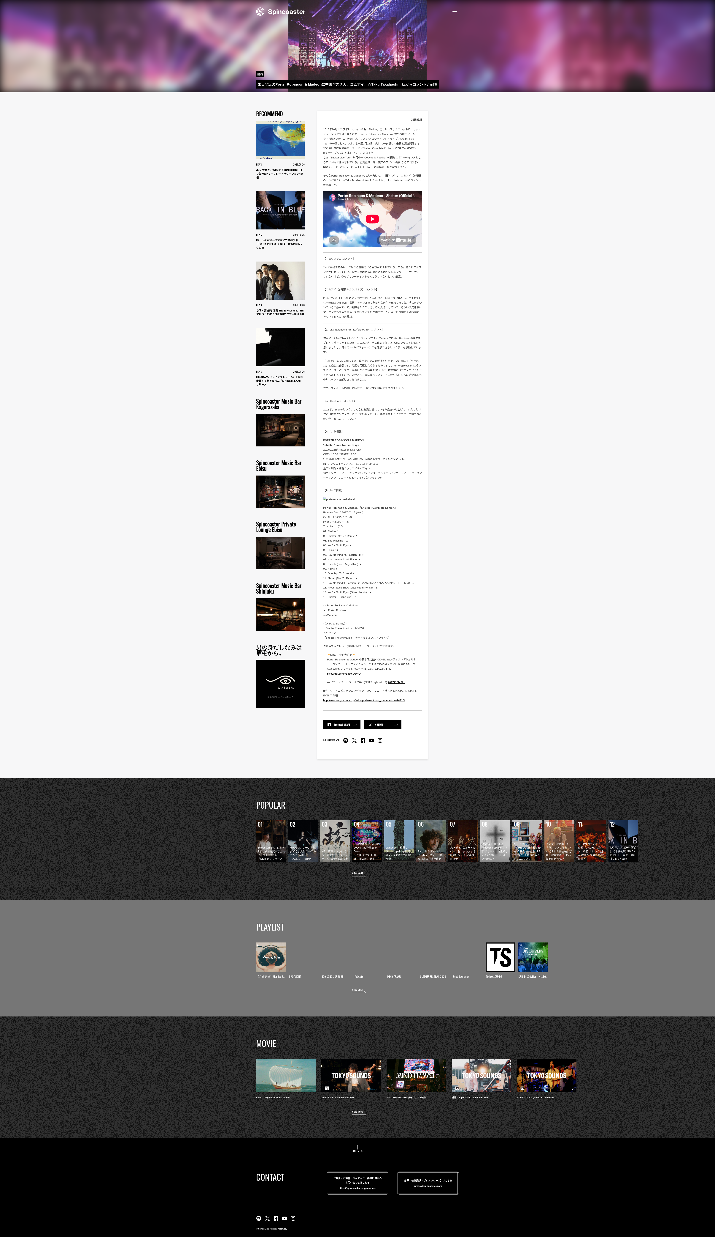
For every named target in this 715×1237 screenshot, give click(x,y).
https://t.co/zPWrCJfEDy (377, 669)
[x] (354, 742)
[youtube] (371, 742)
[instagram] (380, 742)
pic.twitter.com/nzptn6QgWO (344, 673)
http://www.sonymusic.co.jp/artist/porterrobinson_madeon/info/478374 (364, 700)
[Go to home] (280, 11)
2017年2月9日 (396, 682)
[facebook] (363, 742)
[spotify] (346, 742)
